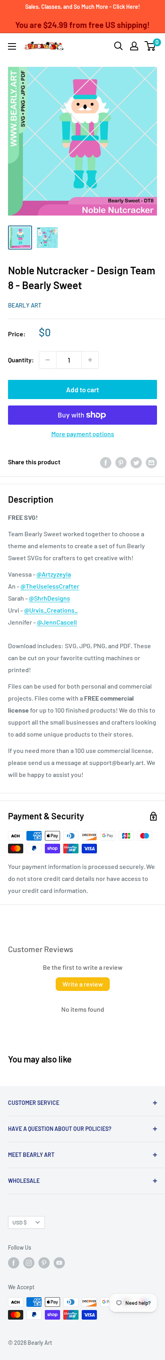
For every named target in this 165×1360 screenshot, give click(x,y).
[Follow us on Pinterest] (44, 1262)
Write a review (82, 984)
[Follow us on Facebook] (13, 1262)
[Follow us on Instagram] (28, 1262)
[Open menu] (12, 46)
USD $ (19, 1222)
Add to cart (82, 389)
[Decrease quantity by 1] (47, 359)
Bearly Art (25, 305)
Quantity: (21, 359)
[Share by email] (151, 462)
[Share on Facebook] (105, 462)
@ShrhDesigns (49, 598)
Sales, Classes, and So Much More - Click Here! (82, 6)
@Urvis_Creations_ (51, 610)
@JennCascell (57, 622)
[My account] (134, 46)
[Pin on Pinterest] (121, 462)
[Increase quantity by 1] (90, 359)
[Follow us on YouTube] (59, 1262)
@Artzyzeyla (53, 574)
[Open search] (118, 46)
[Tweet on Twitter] (136, 462)
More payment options (82, 433)
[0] (150, 46)
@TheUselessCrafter (49, 586)
